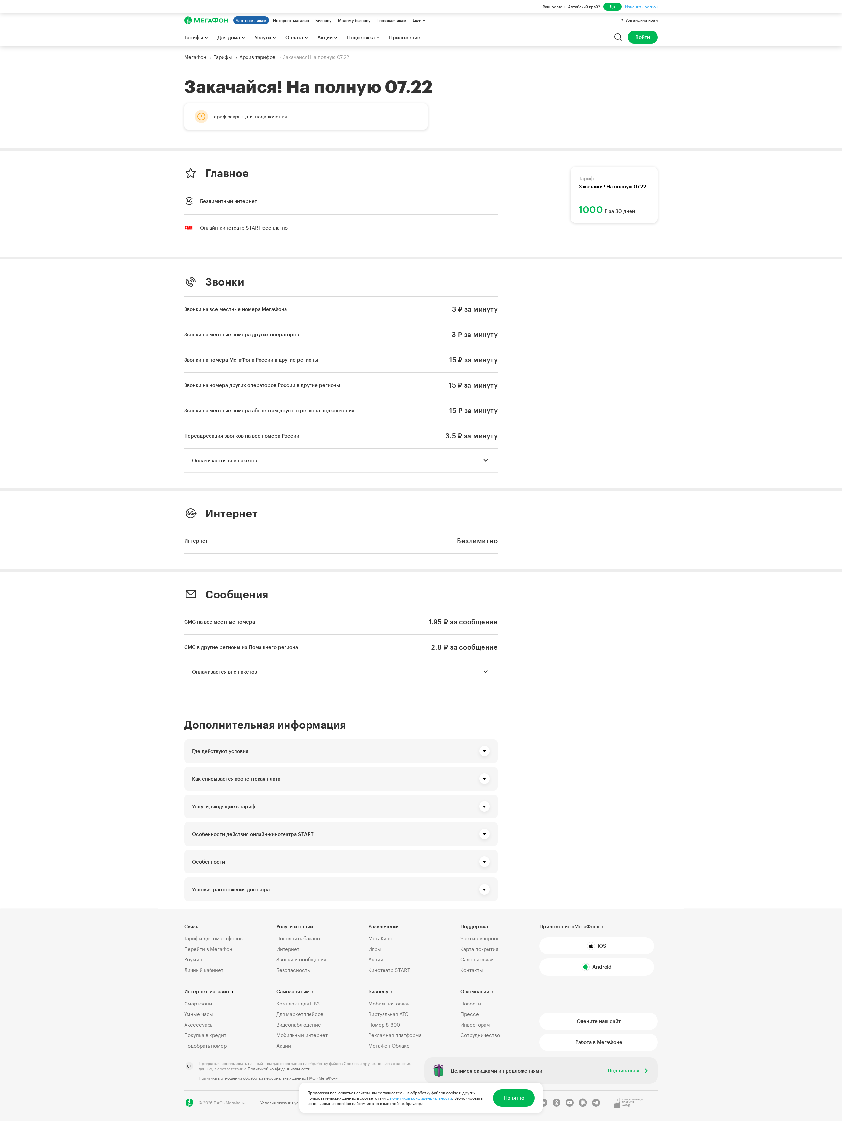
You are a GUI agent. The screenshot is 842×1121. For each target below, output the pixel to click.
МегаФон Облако (388, 1046)
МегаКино (380, 938)
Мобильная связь (388, 1003)
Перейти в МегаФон (208, 949)
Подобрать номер (205, 1046)
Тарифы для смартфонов (213, 938)
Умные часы (198, 1014)
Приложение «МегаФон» (569, 926)
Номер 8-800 (384, 1025)
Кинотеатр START (389, 970)
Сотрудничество (480, 1035)
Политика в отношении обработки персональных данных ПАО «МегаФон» (268, 1078)
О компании (474, 991)
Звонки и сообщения (301, 959)
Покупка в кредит (205, 1035)
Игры (374, 949)
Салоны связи (477, 959)
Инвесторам (475, 1025)
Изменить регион (641, 6)
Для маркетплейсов (299, 1014)
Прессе (469, 1014)
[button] (341, 751)
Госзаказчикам (391, 20)
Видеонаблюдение (298, 1025)
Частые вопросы (480, 938)
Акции (375, 959)
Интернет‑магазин (206, 991)
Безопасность (293, 970)
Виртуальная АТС (388, 1014)
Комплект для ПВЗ (298, 1003)
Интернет (287, 949)
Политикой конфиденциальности (279, 1068)
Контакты (471, 970)
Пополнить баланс (298, 938)
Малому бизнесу (354, 20)
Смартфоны (198, 1003)
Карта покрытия (479, 949)
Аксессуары (199, 1025)
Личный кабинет (203, 970)
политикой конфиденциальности (421, 1098)
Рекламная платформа (395, 1035)
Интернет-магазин (291, 20)
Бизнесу (323, 20)
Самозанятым (293, 991)
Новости (470, 1003)
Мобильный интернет (302, 1035)
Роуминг (194, 959)
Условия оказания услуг (282, 1102)
